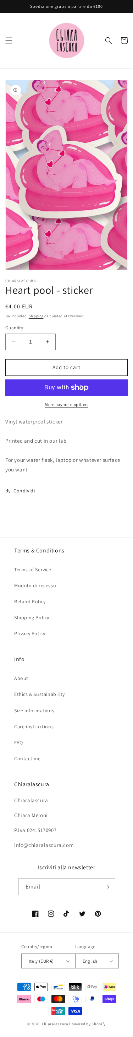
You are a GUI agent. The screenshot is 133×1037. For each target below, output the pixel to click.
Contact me (27, 758)
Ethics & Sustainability (39, 694)
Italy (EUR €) (41, 961)
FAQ (18, 742)
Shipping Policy (31, 617)
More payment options (66, 404)
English (90, 961)
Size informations (34, 710)
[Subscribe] (107, 887)
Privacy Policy (29, 633)
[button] (9, 40)
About (21, 678)
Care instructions (34, 726)
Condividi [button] (24, 490)
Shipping (36, 316)
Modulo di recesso (35, 585)
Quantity (14, 328)
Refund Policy (30, 601)
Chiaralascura (55, 1023)
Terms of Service (32, 569)
